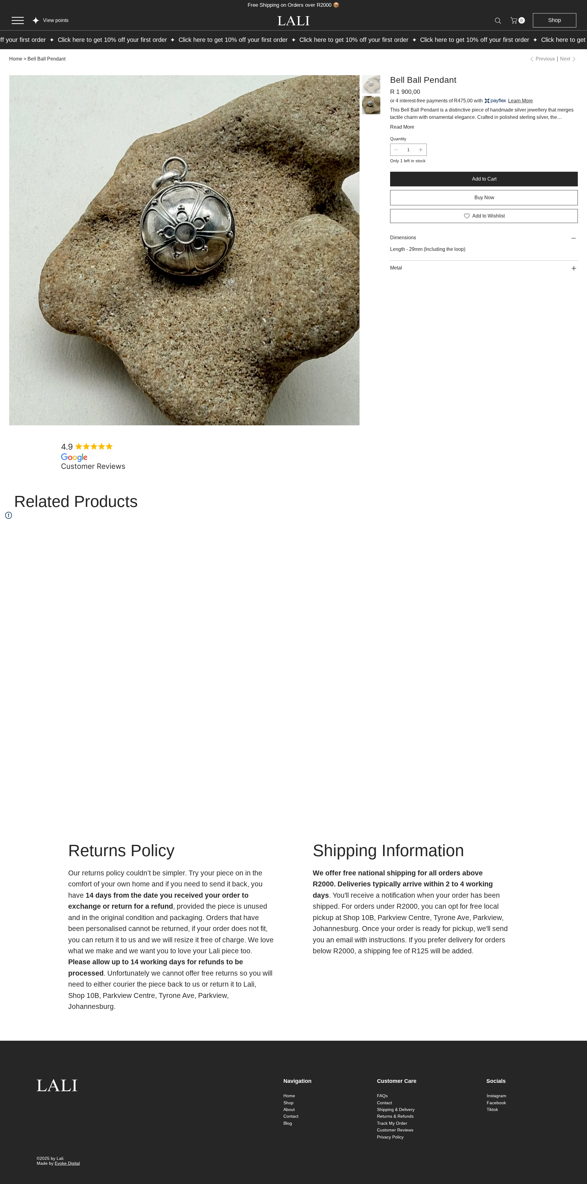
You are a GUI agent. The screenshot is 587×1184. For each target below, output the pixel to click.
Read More (402, 127)
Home (289, 1095)
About (289, 1109)
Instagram (496, 1095)
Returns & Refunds (395, 1116)
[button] (518, 20)
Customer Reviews (395, 1129)
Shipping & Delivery (396, 1109)
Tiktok (492, 1109)
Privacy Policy (390, 1137)
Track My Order (392, 1123)
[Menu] (18, 20)
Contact (290, 1116)
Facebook (496, 1102)
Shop (288, 1102)
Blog (287, 1123)
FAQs (382, 1095)
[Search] (498, 20)
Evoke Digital (67, 1163)
